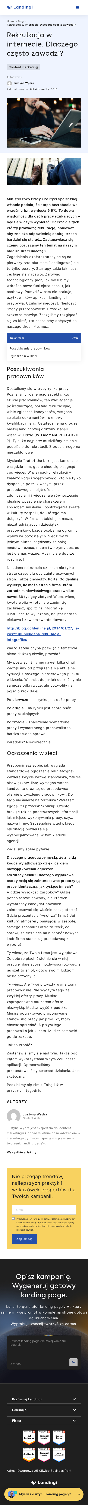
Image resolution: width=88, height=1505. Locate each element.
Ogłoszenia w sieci (23, 356)
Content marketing (23, 67)
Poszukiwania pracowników (29, 348)
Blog (21, 21)
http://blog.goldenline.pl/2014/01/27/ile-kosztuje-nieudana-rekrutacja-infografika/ (43, 634)
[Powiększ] (75, 163)
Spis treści (17, 337)
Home (11, 21)
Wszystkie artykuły (22, 1152)
